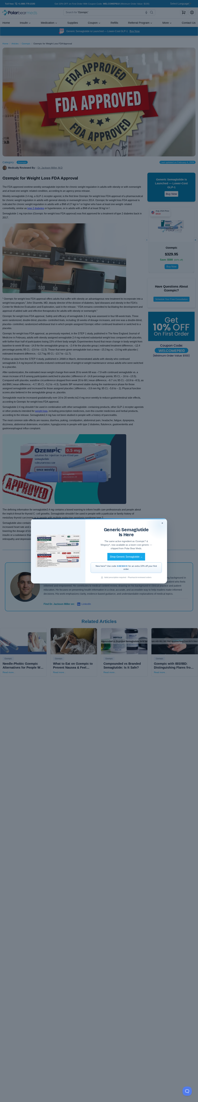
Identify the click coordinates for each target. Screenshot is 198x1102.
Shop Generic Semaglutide (126, 556)
